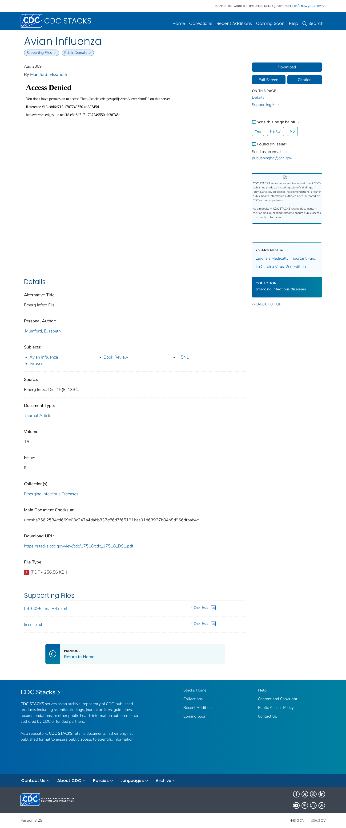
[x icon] (305, 794)
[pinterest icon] (305, 805)
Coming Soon (270, 23)
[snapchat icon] (313, 805)
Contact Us (267, 716)
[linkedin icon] (322, 794)
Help (293, 23)
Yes (258, 131)
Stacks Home (194, 690)
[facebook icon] (296, 794)
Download (201, 607)
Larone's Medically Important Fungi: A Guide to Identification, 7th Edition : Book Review (287, 258)
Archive (163, 780)
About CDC (69, 780)
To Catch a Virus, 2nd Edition (281, 266)
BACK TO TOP (268, 304)
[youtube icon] (296, 805)
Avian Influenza (43, 357)
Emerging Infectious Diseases (51, 494)
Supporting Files (266, 104)
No (292, 131)
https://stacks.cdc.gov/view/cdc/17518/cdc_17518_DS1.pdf (78, 546)
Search (316, 23)
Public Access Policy (276, 707)
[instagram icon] (313, 794)
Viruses (36, 363)
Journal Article (38, 415)
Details (258, 97)
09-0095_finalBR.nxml (45, 608)
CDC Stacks (38, 692)
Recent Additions (234, 23)
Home (179, 23)
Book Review (116, 357)
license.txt (33, 624)
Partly (275, 131)
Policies (101, 780)
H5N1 (183, 357)
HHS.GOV (297, 820)
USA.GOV (318, 820)
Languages (132, 780)
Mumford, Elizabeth (48, 74)
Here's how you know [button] (307, 6)
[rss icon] (322, 805)
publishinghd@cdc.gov (272, 158)
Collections (200, 23)
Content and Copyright (277, 699)
